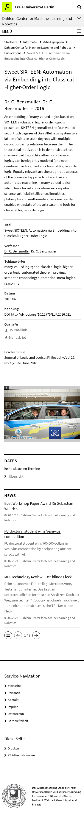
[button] (8, 635)
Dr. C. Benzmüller (22, 101)
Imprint (13, 707)
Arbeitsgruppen (53, 42)
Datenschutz (16, 714)
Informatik (30, 42)
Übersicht (16, 476)
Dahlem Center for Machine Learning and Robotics (37, 47)
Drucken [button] (13, 748)
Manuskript (17, 337)
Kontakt (13, 700)
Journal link (18, 329)
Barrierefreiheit (18, 721)
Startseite (10, 42)
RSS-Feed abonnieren (22, 755)
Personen (14, 693)
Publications (12, 53)
